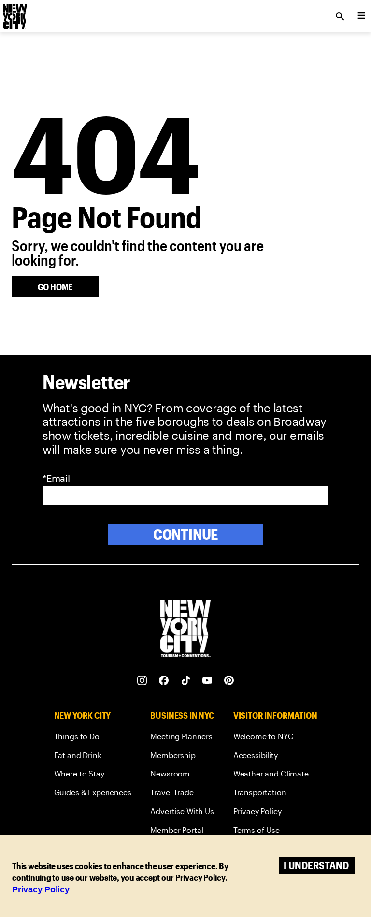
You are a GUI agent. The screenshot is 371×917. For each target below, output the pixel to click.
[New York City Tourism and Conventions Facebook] (164, 681)
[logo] (14, 13)
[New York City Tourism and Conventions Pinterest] (229, 681)
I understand (316, 865)
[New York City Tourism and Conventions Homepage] (185, 629)
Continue (185, 534)
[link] (92, 738)
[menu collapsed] (361, 16)
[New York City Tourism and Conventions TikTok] (186, 681)
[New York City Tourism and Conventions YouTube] (207, 681)
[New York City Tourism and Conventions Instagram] (142, 681)
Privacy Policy (41, 889)
